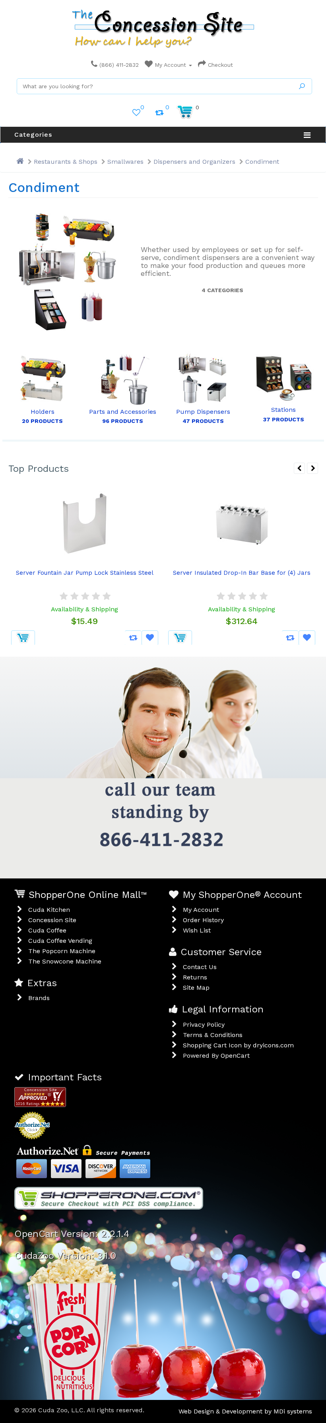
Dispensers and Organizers (194, 161)
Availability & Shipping (84, 609)
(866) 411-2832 (118, 65)
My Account (170, 65)
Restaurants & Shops (65, 161)
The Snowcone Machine (64, 961)
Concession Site (52, 920)
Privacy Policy (204, 1024)
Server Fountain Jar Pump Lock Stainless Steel (84, 572)
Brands (39, 998)
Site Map (196, 987)
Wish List (197, 930)
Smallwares (125, 161)
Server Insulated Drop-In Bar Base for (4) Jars (241, 572)
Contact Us (200, 967)
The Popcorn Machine (61, 951)
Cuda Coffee (47, 930)
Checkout (219, 65)
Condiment (262, 161)
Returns (195, 977)
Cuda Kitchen (49, 909)
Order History (203, 920)
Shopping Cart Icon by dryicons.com (238, 1045)
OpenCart (235, 1055)
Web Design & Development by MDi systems (245, 1411)
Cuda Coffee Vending (60, 940)
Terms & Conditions (213, 1035)
